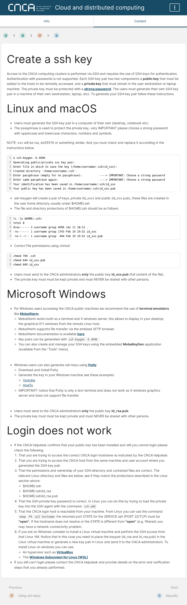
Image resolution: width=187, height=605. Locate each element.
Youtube (29, 380)
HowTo (28, 385)
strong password (97, 89)
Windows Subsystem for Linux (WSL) (58, 557)
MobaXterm (29, 314)
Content (140, 21)
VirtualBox (65, 552)
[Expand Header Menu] (175, 7)
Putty (92, 365)
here (80, 334)
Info (46, 21)
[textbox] (96, 173)
